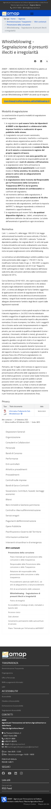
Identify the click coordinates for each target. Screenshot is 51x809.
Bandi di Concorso (14, 453)
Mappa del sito (43, 804)
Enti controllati (13, 464)
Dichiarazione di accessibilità (12, 705)
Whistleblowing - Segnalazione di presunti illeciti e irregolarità (25, 595)
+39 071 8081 (17, 8)
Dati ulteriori (13, 616)
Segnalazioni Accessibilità (11, 710)
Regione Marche (35, 5)
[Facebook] (35, 61)
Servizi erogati (12, 515)
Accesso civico (14, 612)
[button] (43, 431)
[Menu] (31, 13)
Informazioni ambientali (17, 537)
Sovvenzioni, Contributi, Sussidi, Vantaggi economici (25, 492)
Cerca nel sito (7, 785)
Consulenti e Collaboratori (18, 442)
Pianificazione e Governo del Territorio (23, 531)
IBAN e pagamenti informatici (12, 682)
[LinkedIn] (41, 61)
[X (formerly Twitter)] (47, 61)
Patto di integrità (17, 600)
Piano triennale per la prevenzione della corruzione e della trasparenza (26, 558)
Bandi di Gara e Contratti (17, 485)
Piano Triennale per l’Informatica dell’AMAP (26, 628)
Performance (12, 458)
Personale (10, 447)
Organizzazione (13, 437)
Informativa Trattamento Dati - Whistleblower (20, 412)
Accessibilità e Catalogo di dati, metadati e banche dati (26, 606)
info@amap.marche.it (32, 8)
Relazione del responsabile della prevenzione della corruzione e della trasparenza (24, 574)
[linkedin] (15, 773)
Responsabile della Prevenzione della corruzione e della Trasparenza (25, 566)
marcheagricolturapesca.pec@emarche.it (23, 747)
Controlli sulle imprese (16, 480)
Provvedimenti (12, 474)
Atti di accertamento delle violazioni (25, 588)
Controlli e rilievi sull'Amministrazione (23, 510)
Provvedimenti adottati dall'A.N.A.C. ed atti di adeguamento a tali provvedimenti (27, 583)
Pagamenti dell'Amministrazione (21, 521)
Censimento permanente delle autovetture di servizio (26, 622)
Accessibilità (6, 696)
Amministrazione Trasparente (13, 668)
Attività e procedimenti (16, 469)
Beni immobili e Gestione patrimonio (23, 505)
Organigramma (7, 673)
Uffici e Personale (8, 677)
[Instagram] (21, 773)
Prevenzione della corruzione (21, 552)
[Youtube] (9, 773)
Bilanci (9, 499)
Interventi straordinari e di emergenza (24, 542)
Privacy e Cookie (30, 804)
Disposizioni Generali (15, 431)
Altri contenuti (13, 547)
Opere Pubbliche (13, 526)
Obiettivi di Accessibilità (10, 701)
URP (3, 687)
